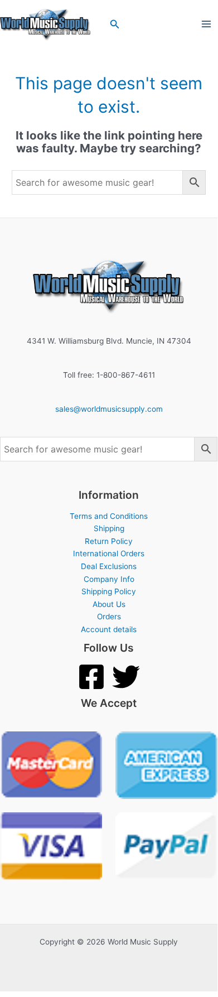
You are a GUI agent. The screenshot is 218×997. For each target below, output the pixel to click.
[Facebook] (91, 677)
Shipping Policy (108, 591)
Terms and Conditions (109, 516)
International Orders (108, 553)
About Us (109, 604)
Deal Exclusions (109, 566)
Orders (109, 616)
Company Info (109, 579)
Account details (109, 629)
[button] (115, 24)
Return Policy (109, 541)
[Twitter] (126, 677)
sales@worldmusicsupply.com (109, 408)
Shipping (109, 528)
